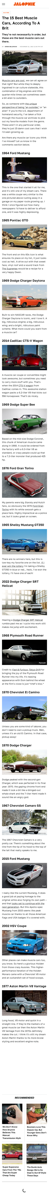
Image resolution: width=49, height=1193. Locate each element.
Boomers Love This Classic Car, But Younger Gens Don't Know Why (36, 1131)
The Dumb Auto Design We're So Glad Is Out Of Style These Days (36, 1171)
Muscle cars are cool (13, 80)
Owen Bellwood (11, 46)
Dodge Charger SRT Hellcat (28, 620)
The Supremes (10, 268)
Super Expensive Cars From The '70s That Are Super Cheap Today (12, 1171)
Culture (6, 12)
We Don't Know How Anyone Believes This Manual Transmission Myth (12, 1132)
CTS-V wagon (25, 385)
